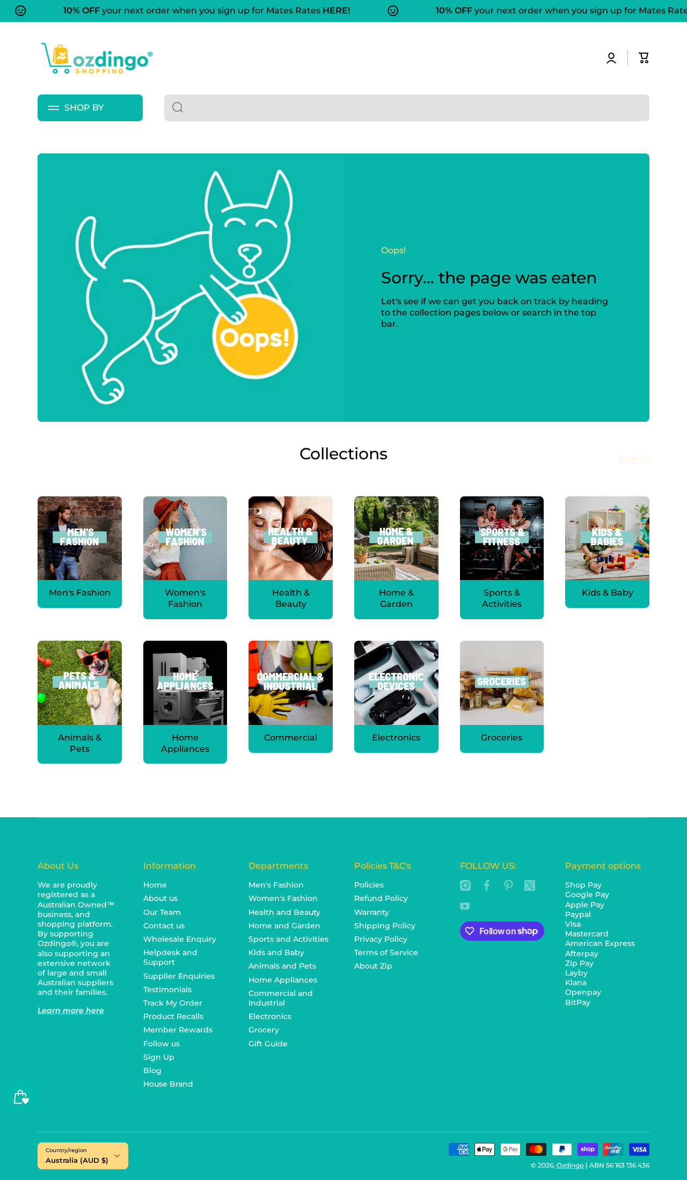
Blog (152, 1070)
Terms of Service (386, 952)
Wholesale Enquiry (179, 939)
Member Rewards (178, 1030)
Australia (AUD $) (77, 1160)
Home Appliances (283, 980)
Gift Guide (268, 1044)
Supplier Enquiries (179, 976)
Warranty (371, 912)
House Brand (168, 1084)
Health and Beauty (284, 912)
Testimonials (167, 989)
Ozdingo (570, 1165)
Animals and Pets (282, 966)
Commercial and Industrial (281, 998)
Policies (369, 885)
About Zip (373, 966)
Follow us (161, 1044)
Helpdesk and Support (170, 957)
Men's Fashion (276, 885)
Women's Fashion (283, 898)
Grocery (264, 1030)
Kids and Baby (276, 952)
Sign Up (158, 1057)
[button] (644, 58)
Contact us (164, 925)
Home (155, 885)
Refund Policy (381, 898)
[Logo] (97, 58)
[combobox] (406, 107)
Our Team (162, 912)
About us (160, 898)
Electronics (270, 1016)
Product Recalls (173, 1016)
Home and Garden (284, 925)
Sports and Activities (288, 939)
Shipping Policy (384, 925)
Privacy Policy (380, 939)
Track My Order (172, 1003)
